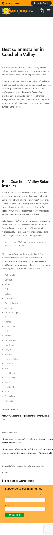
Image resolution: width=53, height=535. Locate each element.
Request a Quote (41, 3)
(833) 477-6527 (12, 3)
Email (8, 505)
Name (7, 496)
